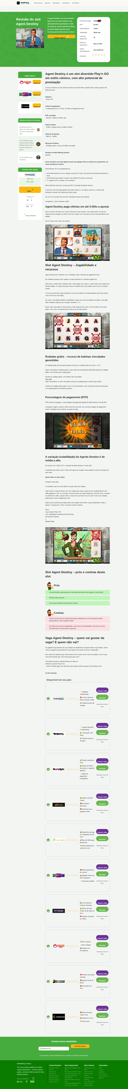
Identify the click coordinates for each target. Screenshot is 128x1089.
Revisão (102, 698)
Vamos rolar (102, 691)
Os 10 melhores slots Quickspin (26, 158)
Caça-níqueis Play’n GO (53, 512)
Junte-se (37, 83)
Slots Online (75, 3)
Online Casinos (38, 3)
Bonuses (47, 3)
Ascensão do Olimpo (52, 517)
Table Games (56, 3)
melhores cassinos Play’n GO (55, 664)
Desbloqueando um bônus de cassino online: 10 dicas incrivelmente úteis (27, 130)
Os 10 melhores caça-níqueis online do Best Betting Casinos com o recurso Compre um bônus (26, 145)
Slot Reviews (65, 3)
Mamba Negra (49, 521)
